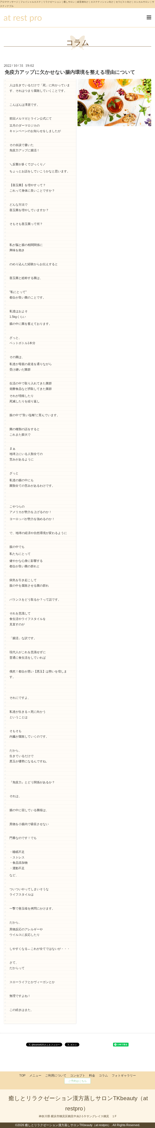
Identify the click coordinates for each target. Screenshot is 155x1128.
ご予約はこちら (77, 1080)
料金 (92, 1075)
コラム (77, 43)
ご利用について (55, 1075)
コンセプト (77, 1075)
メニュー (35, 1075)
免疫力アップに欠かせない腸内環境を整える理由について (70, 72)
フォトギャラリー (124, 1075)
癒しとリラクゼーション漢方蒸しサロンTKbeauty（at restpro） (68, 1125)
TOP (22, 1075)
